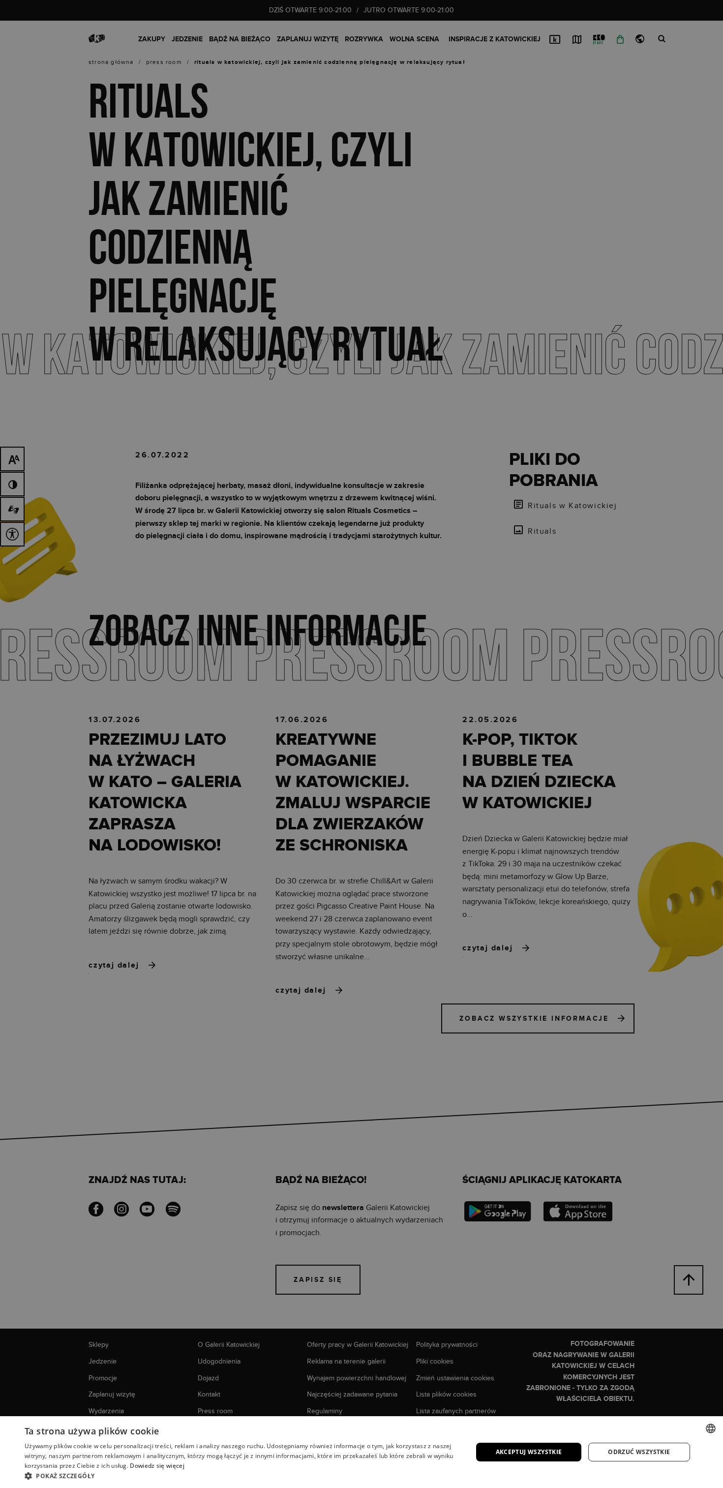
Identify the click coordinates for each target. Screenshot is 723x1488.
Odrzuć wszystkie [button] (639, 1452)
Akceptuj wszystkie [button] (529, 1452)
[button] (242, 1476)
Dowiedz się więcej (157, 1465)
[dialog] (361, 744)
